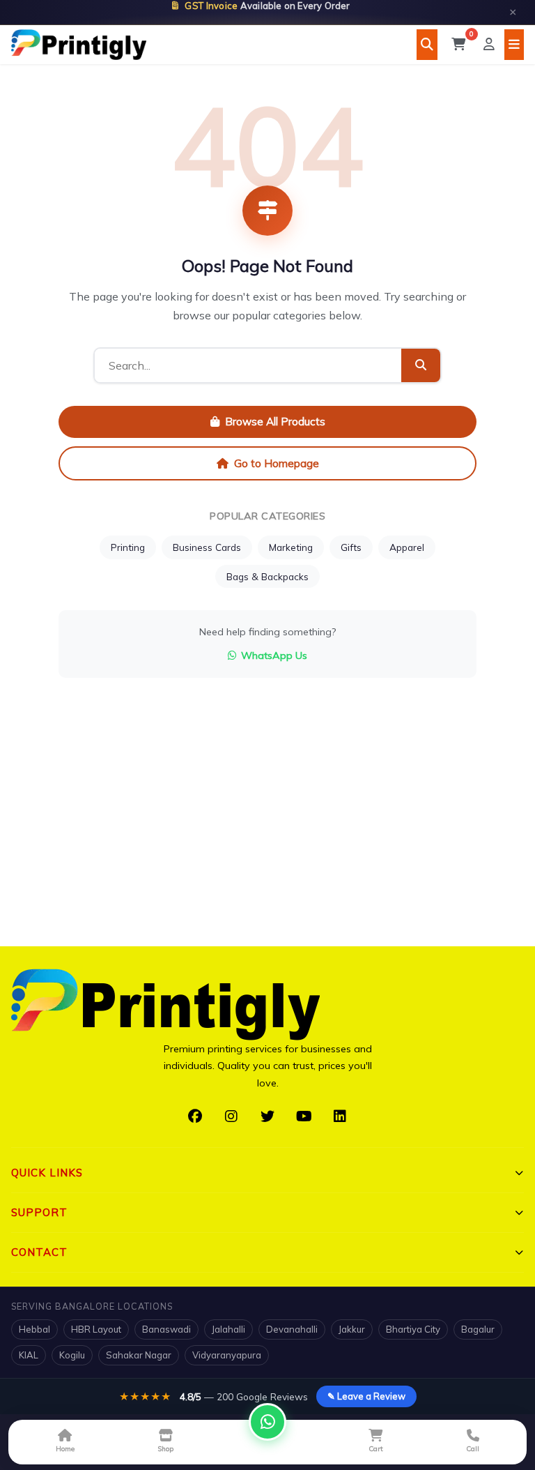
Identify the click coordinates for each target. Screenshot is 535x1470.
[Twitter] (267, 1116)
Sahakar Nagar (138, 1355)
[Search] (427, 44)
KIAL (28, 1355)
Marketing (291, 547)
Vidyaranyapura (226, 1355)
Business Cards (207, 547)
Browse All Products (275, 421)
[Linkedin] (340, 1116)
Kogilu (72, 1355)
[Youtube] (304, 1116)
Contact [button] (39, 1252)
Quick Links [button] (47, 1172)
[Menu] (514, 44)
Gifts (351, 547)
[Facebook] (195, 1116)
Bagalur (478, 1329)
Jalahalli (228, 1329)
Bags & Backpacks (267, 576)
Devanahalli (292, 1329)
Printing (128, 547)
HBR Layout (96, 1329)
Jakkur (352, 1329)
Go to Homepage (276, 463)
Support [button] (39, 1212)
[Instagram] (231, 1116)
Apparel (406, 547)
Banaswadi (166, 1329)
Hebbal (34, 1329)
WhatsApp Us (274, 655)
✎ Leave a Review (366, 1396)
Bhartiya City (413, 1329)
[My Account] (489, 44)
